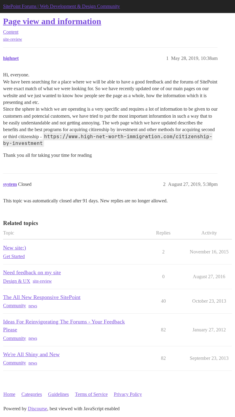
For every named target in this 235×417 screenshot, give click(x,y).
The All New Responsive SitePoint (41, 297)
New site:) (14, 248)
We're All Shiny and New (31, 354)
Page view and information (52, 21)
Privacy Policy (128, 394)
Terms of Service (91, 394)
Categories (31, 394)
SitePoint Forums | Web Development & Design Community (61, 6)
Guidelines (58, 394)
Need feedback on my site (32, 272)
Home (9, 394)
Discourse (37, 408)
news (32, 306)
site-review (12, 39)
